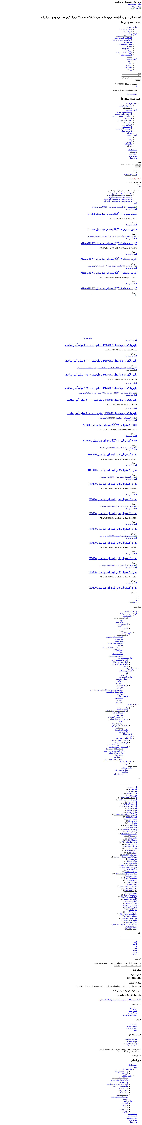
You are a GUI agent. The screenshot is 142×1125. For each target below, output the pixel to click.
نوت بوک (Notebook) (129, 918)
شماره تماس (132, 84)
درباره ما (133, 158)
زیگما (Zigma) (132, 861)
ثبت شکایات (136, 6)
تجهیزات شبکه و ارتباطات (118, 719)
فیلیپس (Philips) (131, 882)
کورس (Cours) (131, 893)
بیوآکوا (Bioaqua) (131, 825)
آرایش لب (124, 628)
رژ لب (130, 61)
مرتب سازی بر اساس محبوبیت (120, 193)
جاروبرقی (124, 675)
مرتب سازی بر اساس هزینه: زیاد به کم (118, 201)
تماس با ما (133, 156)
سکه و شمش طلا (125, 29)
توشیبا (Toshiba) (131, 840)
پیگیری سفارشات (134, 4)
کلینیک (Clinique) (130, 889)
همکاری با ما (132, 1013)
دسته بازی (119, 728)
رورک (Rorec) (132, 853)
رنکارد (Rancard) (131, 851)
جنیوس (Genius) (131, 844)
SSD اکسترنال (118, 713)
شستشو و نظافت (125, 671)
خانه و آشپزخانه (131, 668)
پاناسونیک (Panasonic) (129, 834)
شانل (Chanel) (131, 876)
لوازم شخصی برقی (125, 658)
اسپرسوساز (119, 698)
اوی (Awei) (133, 802)
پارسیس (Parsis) (131, 831)
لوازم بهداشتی (127, 633)
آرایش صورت (123, 624)
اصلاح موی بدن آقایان (120, 662)
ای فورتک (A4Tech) (129, 806)
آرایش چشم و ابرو (121, 618)
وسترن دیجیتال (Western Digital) (125, 924)
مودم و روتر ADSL (116, 723)
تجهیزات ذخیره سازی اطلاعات (117, 711)
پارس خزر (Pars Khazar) (128, 829)
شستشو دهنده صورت (124, 36)
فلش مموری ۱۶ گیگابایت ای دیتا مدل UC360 (112, 213)
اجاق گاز (120, 687)
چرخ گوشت (119, 681)
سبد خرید (133, 1024)
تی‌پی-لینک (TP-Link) (129, 842)
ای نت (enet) (132, 808)
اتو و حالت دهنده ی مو (120, 660)
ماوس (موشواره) (121, 730)
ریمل (130, 63)
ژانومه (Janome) (131, 863)
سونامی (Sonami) (130, 872)
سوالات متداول (131, 1041)
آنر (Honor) (133, 789)
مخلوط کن (119, 683)
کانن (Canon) (132, 884)
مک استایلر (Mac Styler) (128, 914)
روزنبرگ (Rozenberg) (129, 855)
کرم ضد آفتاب (127, 50)
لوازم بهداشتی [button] (131, 33)
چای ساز (120, 700)
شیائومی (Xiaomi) (130, 878)
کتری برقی (119, 702)
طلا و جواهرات (126, 768)
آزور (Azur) (132, 787)
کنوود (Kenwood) (130, 891)
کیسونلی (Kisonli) (130, 895)
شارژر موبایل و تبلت (115, 753)
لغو (135, 203)
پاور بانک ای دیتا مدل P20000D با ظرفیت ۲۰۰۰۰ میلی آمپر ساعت (101, 345)
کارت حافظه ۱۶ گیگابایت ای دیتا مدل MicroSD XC (109, 272)
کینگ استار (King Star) (128, 897)
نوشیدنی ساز (123, 696)
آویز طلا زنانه (127, 31)
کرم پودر (129, 65)
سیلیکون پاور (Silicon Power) (126, 874)
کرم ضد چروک (126, 55)
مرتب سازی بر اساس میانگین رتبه (119, 195)
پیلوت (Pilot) (132, 838)
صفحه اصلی (132, 150)
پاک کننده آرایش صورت (123, 38)
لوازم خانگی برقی (125, 677)
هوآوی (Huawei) (131, 922)
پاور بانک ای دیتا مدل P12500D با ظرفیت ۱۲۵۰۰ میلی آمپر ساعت (101, 374)
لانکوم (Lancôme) (130, 908)
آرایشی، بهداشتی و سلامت (127, 613)
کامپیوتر (129, 706)
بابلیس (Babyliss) (130, 819)
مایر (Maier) (132, 910)
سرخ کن (120, 694)
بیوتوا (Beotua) (131, 827)
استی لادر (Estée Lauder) (128, 800)
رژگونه (129, 69)
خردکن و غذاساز (122, 679)
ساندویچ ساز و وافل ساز (114, 692)
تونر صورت (128, 42)
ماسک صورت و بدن (125, 44)
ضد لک (129, 57)
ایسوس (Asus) (131, 812)
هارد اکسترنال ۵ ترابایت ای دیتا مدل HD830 (113, 513)
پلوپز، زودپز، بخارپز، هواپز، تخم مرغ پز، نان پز (107, 690)
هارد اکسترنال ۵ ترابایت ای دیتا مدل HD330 (113, 483)
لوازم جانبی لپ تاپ (120, 742)
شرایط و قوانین (131, 1039)
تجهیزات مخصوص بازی (119, 725)
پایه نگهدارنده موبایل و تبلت (113, 751)
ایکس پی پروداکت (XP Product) (125, 815)
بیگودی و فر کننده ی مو (119, 664)
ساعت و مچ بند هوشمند (119, 740)
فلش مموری (118, 715)
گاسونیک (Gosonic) (130, 899)
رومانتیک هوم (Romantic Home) (125, 857)
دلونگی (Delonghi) (130, 846)
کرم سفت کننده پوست (123, 52)
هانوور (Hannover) (130, 920)
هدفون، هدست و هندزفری (113, 759)
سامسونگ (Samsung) (129, 865)
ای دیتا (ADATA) (130, 804)
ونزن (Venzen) (131, 927)
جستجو (138, 80)
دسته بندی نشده (131, 611)
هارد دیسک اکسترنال (115, 717)
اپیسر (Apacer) (131, 793)
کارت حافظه (118, 757)
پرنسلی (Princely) (130, 836)
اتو (127, 673)
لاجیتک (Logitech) (130, 903)
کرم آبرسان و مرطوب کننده (122, 40)
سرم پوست (128, 46)
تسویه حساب (132, 1026)
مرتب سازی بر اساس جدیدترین (120, 197)
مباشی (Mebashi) (130, 912)
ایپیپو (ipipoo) (132, 810)
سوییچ (121, 721)
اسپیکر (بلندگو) (122, 709)
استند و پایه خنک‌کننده (115, 745)
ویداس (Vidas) (131, 929)
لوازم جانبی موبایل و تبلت (118, 747)
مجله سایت (132, 154)
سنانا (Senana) (131, 870)
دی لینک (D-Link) (130, 848)
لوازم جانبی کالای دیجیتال (123, 738)
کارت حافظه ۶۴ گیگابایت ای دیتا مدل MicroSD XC (109, 243)
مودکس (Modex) (130, 916)
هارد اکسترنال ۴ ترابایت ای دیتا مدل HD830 (113, 542)
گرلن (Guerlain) (131, 901)
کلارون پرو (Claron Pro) (128, 886)
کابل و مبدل (119, 755)
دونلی (139, 12)
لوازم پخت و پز (122, 685)
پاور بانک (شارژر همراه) (114, 749)
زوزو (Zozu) (132, 859)
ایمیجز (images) (131, 817)
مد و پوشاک (132, 766)
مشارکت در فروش (129, 1015)
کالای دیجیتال (132, 704)
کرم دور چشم (127, 48)
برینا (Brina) (132, 821)
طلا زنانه (124, 772)
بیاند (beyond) (132, 823)
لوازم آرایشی (127, 616)
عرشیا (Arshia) (131, 880)
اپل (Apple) (133, 791)
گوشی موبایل (127, 734)
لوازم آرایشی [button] (132, 59)
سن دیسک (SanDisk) (129, 867)
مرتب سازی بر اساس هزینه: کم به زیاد (118, 199)
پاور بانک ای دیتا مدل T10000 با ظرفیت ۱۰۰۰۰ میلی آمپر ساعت (102, 399)
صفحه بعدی (132, 602)
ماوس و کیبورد (122, 732)
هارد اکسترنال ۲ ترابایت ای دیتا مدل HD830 (113, 572)
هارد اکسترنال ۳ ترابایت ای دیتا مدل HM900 (112, 454)
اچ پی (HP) (133, 796)
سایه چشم (128, 67)
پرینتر (126, 764)
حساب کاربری (131, 1028)
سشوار (125, 666)
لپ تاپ (129, 736)
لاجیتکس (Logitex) (130, 905)
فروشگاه (133, 152)
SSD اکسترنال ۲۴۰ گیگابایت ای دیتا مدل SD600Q (110, 425)
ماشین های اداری (126, 761)
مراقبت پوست (122, 635)
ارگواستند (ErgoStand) (129, 798)
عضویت (130, 94)
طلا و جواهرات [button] (131, 27)
